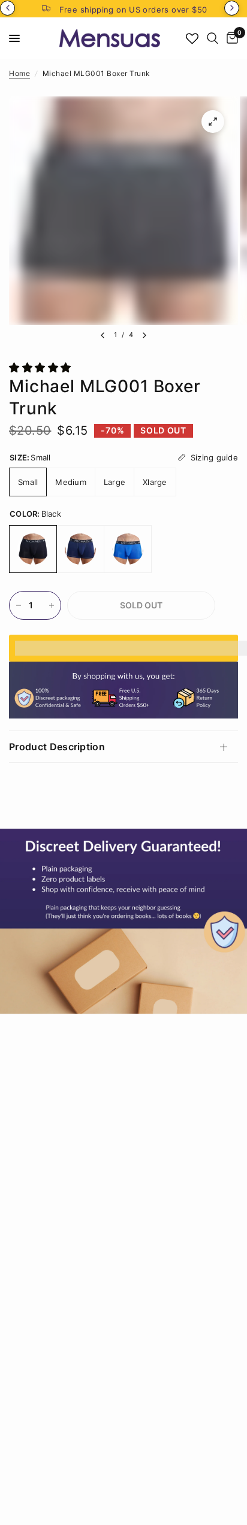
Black (33, 549)
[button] (41, 368)
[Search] (212, 38)
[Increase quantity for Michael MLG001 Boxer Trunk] (52, 605)
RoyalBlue (128, 549)
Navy (80, 549)
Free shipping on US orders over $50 (133, 9)
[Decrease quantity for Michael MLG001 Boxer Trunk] (19, 605)
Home (19, 73)
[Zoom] (212, 121)
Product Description (57, 747)
